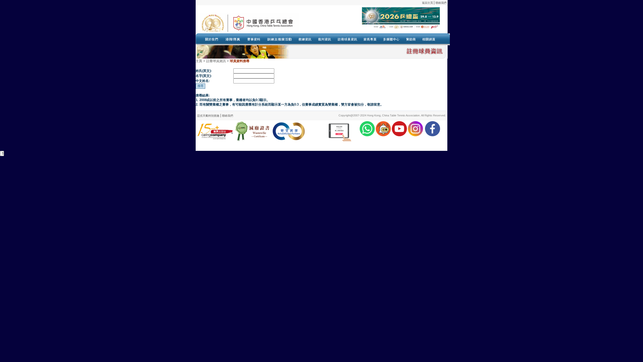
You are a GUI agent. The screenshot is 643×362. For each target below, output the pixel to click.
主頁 (199, 61)
